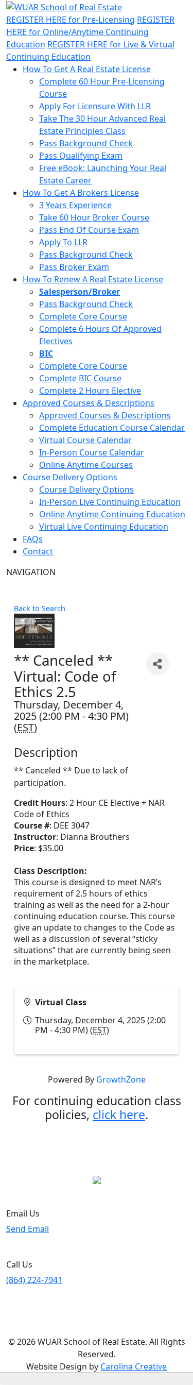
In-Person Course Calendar (91, 452)
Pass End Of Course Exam (89, 229)
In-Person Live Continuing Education (110, 502)
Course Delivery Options (70, 477)
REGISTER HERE (70, 19)
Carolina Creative (133, 1366)
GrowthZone (121, 1079)
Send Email (27, 1229)
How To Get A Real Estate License (87, 69)
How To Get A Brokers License (81, 192)
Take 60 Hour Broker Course (94, 217)
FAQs (33, 539)
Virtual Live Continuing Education (103, 526)
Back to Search (39, 608)
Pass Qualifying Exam (80, 155)
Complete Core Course (83, 316)
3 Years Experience (75, 205)
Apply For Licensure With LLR (95, 106)
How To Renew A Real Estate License (93, 279)
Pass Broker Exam (74, 267)
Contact (38, 551)
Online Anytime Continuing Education (112, 514)
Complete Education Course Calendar (112, 427)
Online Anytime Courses (86, 464)
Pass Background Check (86, 143)
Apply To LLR (63, 242)
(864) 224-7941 (34, 1280)
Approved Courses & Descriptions (88, 403)
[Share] (157, 663)
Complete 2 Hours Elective (90, 390)
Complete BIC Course (80, 378)
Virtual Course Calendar (85, 440)
